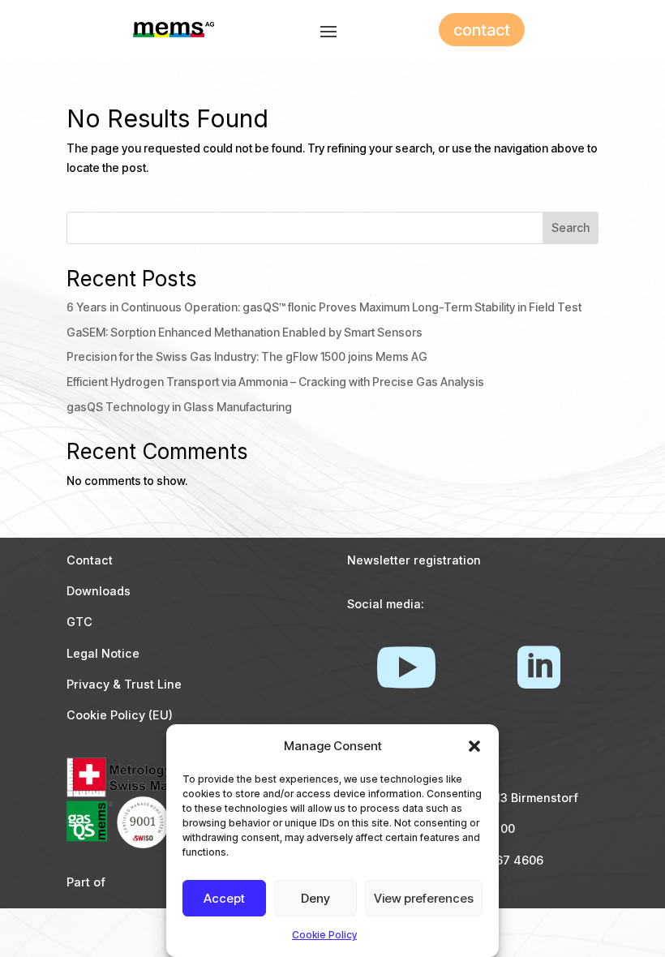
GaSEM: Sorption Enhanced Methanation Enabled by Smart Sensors (244, 332)
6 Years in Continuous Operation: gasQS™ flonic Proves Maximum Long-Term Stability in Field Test (323, 307)
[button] (474, 746)
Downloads (98, 591)
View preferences (424, 898)
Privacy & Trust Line (124, 684)
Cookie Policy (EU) (119, 715)
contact (481, 30)
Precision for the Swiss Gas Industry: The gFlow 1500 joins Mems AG (246, 356)
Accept (224, 898)
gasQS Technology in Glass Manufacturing (179, 407)
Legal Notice (102, 653)
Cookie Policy (324, 935)
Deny (315, 898)
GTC (79, 622)
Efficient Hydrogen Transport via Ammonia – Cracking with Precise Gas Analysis (275, 381)
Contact (89, 560)
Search (570, 227)
